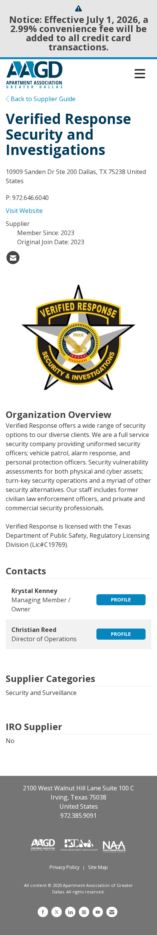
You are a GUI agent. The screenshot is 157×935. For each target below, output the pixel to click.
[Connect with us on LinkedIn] (70, 912)
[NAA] (114, 844)
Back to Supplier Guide (42, 99)
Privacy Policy (64, 867)
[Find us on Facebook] (43, 912)
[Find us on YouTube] (98, 912)
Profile (121, 599)
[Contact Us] (111, 912)
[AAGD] (43, 844)
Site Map (98, 867)
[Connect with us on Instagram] (84, 912)
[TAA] (79, 844)
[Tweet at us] (56, 912)
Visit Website (24, 210)
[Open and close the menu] (106, 73)
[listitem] (13, 257)
